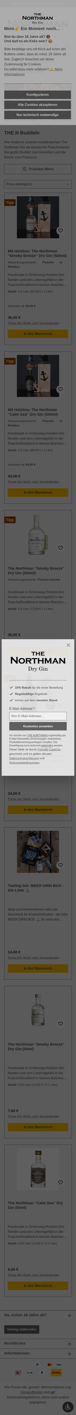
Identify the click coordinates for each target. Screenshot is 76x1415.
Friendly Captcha (49, 749)
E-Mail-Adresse (22, 708)
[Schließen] (68, 645)
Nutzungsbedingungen (24, 762)
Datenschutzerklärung (24, 758)
